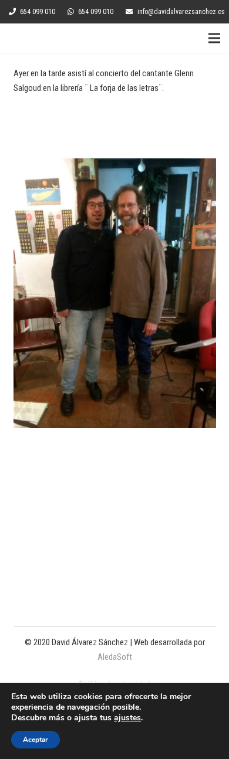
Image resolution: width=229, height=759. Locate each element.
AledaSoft (114, 657)
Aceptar (35, 739)
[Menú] (214, 38)
